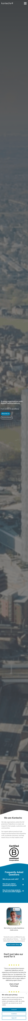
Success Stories (7, 418)
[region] (14, 1006)
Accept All (14, 1009)
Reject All (14, 1018)
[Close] (26, 994)
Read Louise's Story (13, 945)
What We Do (5, 414)
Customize (14, 1013)
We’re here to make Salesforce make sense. (14, 929)
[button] (25, 3)
